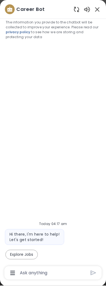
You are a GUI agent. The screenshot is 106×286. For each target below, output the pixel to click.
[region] (53, 140)
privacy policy (18, 32)
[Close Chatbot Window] (97, 9)
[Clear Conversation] (76, 9)
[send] (93, 272)
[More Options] (12, 273)
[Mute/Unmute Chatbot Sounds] (87, 9)
